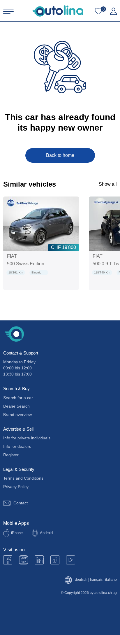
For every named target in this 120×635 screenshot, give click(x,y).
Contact (20, 503)
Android (46, 533)
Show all (108, 184)
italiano (111, 580)
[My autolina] (113, 11)
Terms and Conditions (23, 478)
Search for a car (18, 397)
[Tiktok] (54, 559)
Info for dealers (17, 446)
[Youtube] (23, 559)
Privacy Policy (16, 486)
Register (11, 454)
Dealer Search (16, 406)
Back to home (60, 155)
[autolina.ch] (57, 10)
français (96, 580)
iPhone (17, 533)
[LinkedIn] (39, 559)
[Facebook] (7, 559)
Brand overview (17, 414)
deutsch (81, 580)
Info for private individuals (26, 438)
